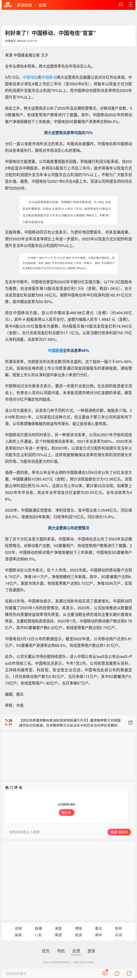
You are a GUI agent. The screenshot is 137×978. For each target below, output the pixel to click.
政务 (118, 928)
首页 (46, 951)
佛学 (98, 934)
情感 (58, 934)
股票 (42, 5)
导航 (61, 951)
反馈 (76, 951)
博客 (78, 928)
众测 (118, 934)
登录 (91, 951)
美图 (58, 928)
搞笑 (18, 934)
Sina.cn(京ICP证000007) (57, 962)
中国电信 (30, 77)
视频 (18, 928)
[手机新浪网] (8, 5)
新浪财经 (24, 5)
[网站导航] (130, 5)
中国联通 (55, 350)
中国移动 (49, 77)
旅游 (78, 934)
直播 (38, 928)
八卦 (38, 934)
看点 (98, 928)
